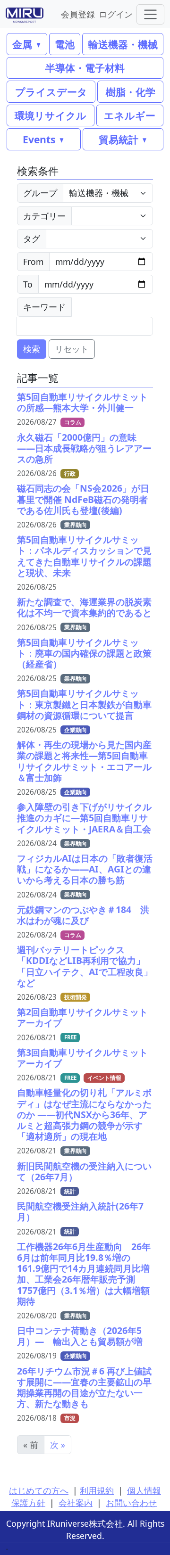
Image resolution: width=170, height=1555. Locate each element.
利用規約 (97, 1490)
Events (39, 139)
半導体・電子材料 (85, 67)
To (28, 284)
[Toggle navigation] (150, 14)
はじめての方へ (38, 1490)
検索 (31, 348)
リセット (72, 348)
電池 (65, 44)
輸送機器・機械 (123, 44)
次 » (57, 1444)
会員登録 (78, 14)
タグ (31, 238)
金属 (22, 44)
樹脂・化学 (130, 92)
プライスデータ (51, 92)
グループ (40, 192)
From (33, 261)
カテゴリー (44, 216)
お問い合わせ (131, 1502)
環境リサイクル (50, 115)
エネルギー (129, 115)
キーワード (44, 307)
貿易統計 (118, 139)
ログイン (116, 14)
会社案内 (76, 1502)
